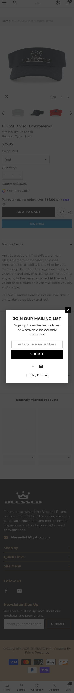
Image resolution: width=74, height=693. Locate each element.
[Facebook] (33, 366)
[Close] (68, 310)
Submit (37, 354)
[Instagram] (41, 366)
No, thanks (39, 375)
